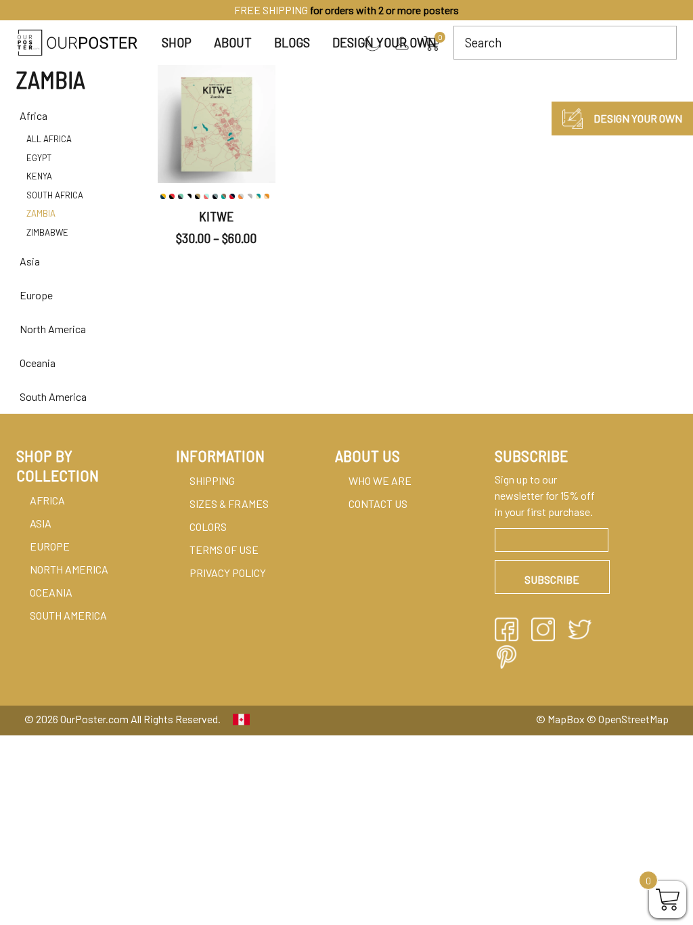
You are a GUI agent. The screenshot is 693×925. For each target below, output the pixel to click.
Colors (208, 526)
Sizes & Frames (229, 503)
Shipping (212, 480)
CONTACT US (378, 503)
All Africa (49, 138)
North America (69, 569)
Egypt (38, 157)
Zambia (40, 213)
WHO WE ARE (380, 480)
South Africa (54, 195)
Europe (50, 546)
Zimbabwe (47, 232)
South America (68, 615)
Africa (47, 500)
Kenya (39, 176)
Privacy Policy (227, 572)
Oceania (51, 592)
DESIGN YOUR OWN (638, 118)
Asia (40, 523)
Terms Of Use (224, 549)
